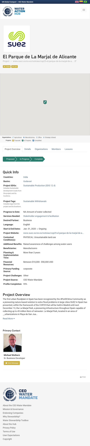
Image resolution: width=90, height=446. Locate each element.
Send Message (12, 363)
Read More (8, 318)
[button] (45, 102)
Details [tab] (27, 149)
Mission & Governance (13, 409)
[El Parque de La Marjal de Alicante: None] (16, 38)
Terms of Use (9, 431)
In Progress (24, 159)
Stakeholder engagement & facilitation (41, 216)
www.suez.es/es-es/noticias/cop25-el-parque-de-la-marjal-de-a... (43, 61)
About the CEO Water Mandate (17, 405)
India (25, 177)
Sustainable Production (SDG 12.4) (39, 185)
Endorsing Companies (13, 413)
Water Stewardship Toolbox (15, 420)
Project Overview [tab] (12, 149)
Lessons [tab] (69, 149)
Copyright (7, 439)
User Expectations (11, 435)
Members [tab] (56, 149)
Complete (39, 159)
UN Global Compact (9, 2)
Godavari (27, 181)
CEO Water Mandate (25, 2)
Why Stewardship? (11, 416)
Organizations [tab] (41, 149)
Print (84, 377)
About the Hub (9, 424)
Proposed (10, 159)
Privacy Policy (9, 427)
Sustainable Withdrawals (34, 201)
